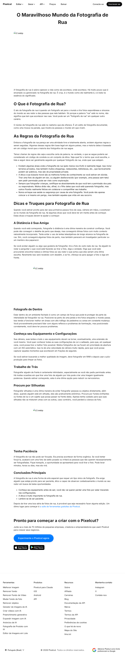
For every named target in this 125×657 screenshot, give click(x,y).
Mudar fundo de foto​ (12, 599)
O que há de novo (72, 626)
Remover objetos (11, 603)
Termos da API (71, 614)
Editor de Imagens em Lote (15, 633)
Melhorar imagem (11, 587)
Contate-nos (101, 595)
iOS (35, 591)
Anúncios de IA (10, 622)
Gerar (30, 4)
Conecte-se (98, 4)
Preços (52, 4)
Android (37, 595)
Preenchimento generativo (15, 614)
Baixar (64, 4)
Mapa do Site (70, 630)
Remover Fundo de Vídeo (14, 595)
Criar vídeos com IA (12, 611)
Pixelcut (7, 4)
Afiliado (68, 591)
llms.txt (67, 634)
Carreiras (68, 595)
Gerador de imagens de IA (15, 607)
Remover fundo (10, 591)
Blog (66, 599)
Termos (67, 611)
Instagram (99, 587)
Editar (18, 4)
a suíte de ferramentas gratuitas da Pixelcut (60, 506)
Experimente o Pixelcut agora (33, 538)
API (41, 4)
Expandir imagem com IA (14, 618)
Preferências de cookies (75, 622)
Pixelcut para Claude (43, 587)
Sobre (67, 587)
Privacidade (69, 618)
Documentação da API (74, 603)
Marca (67, 607)
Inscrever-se (114, 4)
